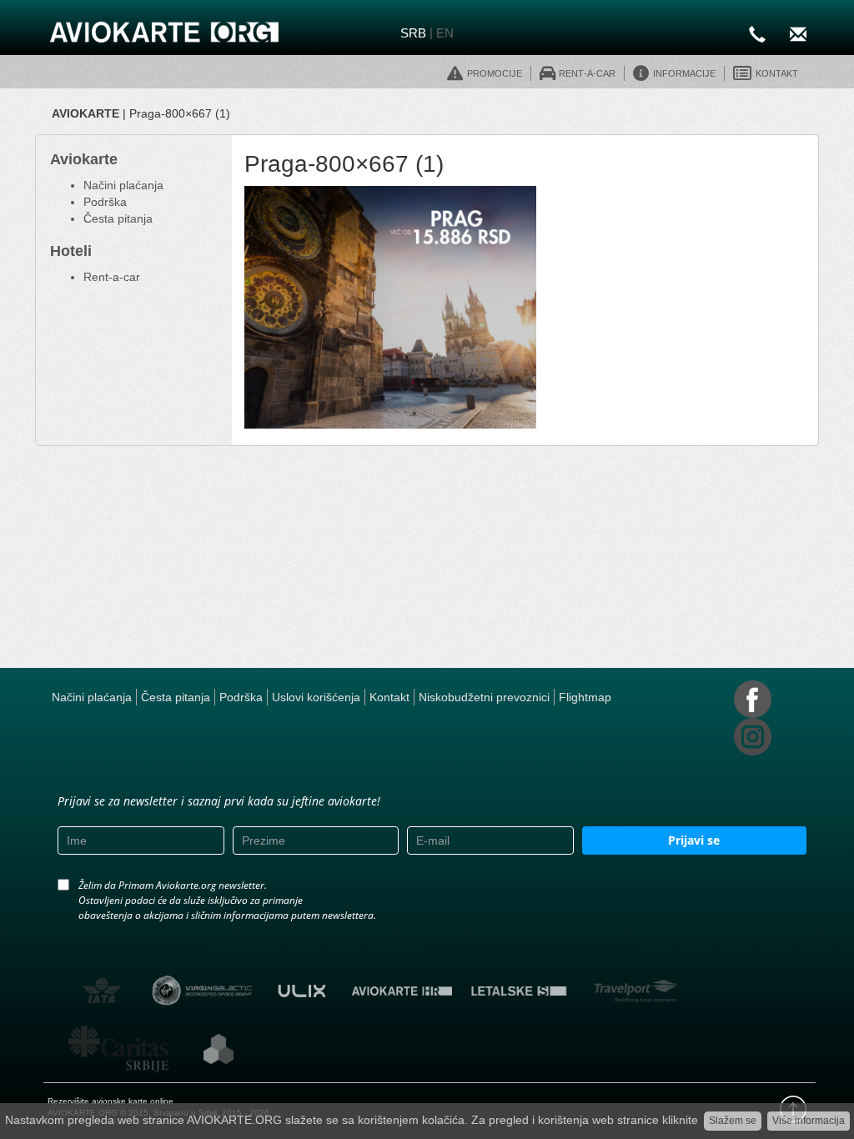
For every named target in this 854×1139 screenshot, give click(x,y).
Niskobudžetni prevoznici (484, 697)
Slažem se (732, 1120)
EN (445, 33)
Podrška (105, 201)
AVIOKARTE (85, 113)
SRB (413, 33)
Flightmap (585, 697)
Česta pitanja (118, 218)
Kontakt (389, 697)
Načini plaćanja (123, 185)
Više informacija (808, 1120)
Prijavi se (694, 840)
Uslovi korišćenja (316, 697)
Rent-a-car (111, 276)
